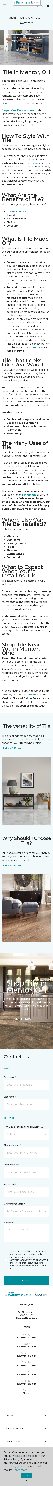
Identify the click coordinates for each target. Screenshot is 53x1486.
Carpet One (8, 34)
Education (13, 1441)
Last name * (10, 1097)
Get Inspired (14, 1428)
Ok (26, 1475)
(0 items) (48, 6)
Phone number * (12, 1145)
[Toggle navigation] (4, 6)
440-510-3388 (26, 23)
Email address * (11, 1165)
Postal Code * (10, 1184)
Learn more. (20, 1470)
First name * (10, 1077)
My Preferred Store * (14, 1204)
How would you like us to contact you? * (24, 1127)
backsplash (29, 494)
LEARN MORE (9, 748)
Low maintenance (17, 211)
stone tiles (35, 347)
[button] (37, 6)
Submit (26, 1280)
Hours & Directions (26, 1318)
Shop (9, 1415)
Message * (9, 1222)
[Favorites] (42, 6)
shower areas (33, 163)
